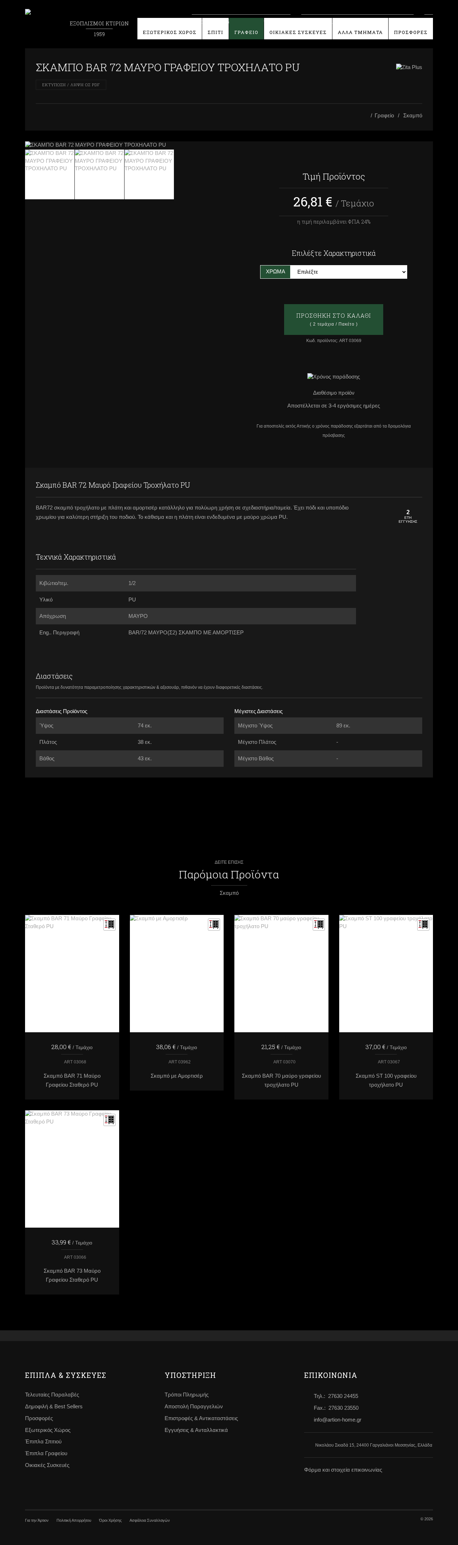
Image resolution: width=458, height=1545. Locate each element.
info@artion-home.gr (337, 1420)
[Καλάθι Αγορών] (428, 20)
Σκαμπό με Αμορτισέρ (177, 1076)
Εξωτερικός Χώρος (47, 1430)
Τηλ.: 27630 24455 (336, 1396)
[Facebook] (401, 485)
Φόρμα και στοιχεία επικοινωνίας (343, 1470)
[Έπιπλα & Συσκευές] (366, 116)
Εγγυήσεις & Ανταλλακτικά (196, 1430)
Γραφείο (384, 115)
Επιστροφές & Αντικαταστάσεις (201, 1418)
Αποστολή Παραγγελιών (194, 1406)
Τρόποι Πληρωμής (187, 1395)
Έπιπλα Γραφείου (46, 1453)
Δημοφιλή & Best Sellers (54, 1406)
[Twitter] (415, 485)
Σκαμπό (412, 115)
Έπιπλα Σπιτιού (43, 1441)
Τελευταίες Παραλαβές (52, 1395)
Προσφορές (39, 1418)
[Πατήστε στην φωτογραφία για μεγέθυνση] (124, 145)
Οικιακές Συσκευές (47, 1465)
